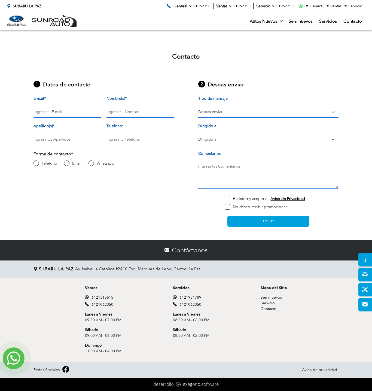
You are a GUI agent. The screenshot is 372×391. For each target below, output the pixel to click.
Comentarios (209, 153)
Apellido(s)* (43, 126)
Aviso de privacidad (319, 369)
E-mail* (39, 98)
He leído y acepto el (269, 198)
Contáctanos (190, 250)
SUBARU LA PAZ (27, 6)
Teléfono (49, 163)
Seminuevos (301, 21)
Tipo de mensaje (213, 98)
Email (77, 163)
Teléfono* (115, 126)
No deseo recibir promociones (260, 207)
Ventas (335, 6)
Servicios (328, 21)
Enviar (268, 221)
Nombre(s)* (116, 98)
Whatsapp (105, 163)
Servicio (355, 6)
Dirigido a (207, 126)
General (317, 6)
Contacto (352, 21)
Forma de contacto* (53, 154)
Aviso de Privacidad (287, 198)
